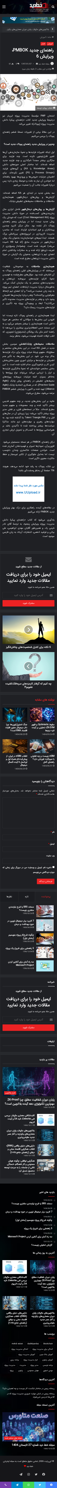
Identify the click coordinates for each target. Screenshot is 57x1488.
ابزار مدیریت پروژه (30, 1359)
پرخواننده (46, 897)
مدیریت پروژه (9, 1365)
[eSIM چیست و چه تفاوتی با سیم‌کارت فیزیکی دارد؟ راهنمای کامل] (42, 746)
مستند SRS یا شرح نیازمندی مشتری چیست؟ (21, 908)
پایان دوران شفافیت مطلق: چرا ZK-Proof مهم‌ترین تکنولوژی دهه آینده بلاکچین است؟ (29, 1102)
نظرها (9, 897)
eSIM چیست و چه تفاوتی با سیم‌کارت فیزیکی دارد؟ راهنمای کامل (42, 759)
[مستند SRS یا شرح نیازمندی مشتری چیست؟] (45, 911)
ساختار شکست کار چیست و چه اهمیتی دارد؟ (22, 1388)
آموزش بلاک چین (46, 1354)
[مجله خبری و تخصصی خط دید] (39, 7)
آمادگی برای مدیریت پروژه (42, 1349)
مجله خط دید (43, 63)
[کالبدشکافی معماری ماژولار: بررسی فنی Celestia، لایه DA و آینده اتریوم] (45, 1120)
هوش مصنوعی (33, 1370)
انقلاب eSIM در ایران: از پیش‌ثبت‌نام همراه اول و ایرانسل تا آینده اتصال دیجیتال (16, 760)
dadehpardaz (33, 1343)
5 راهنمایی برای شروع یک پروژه (20, 948)
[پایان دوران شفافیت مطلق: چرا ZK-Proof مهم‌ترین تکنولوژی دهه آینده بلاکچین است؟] (42, 1267)
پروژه (12, 1370)
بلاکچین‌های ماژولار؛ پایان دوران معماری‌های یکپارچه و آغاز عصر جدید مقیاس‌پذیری (21, 1134)
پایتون (20, 1370)
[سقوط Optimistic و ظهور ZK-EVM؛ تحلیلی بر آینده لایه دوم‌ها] (42, 715)
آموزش (43, 37)
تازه (26, 897)
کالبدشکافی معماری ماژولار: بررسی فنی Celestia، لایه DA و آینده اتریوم (20, 1119)
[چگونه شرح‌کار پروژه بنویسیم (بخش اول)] (45, 939)
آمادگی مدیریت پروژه (19, 1349)
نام (52, 832)
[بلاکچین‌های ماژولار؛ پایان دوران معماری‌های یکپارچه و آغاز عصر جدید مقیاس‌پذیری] (45, 1135)
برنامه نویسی (48, 1365)
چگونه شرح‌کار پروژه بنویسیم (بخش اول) (21, 936)
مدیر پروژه (34, 1365)
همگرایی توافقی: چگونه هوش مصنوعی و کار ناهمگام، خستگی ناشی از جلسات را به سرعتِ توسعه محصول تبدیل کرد (19, 1166)
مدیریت (23, 1365)
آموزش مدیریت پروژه (26, 1354)
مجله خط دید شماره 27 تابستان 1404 (33, 1445)
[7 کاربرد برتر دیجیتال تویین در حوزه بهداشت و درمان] (45, 925)
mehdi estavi (17, 1343)
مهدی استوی (48, 1370)
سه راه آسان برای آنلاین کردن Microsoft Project (21, 963)
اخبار (43, 43)
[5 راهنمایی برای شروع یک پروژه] (45, 952)
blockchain (48, 1343)
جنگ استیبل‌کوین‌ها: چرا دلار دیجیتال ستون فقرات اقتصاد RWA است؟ (16, 727)
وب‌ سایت (50, 855)
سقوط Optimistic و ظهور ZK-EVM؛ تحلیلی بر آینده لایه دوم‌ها (43, 727)
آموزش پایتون (47, 1359)
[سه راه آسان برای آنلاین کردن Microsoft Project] (45, 966)
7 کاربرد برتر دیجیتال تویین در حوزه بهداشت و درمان (20, 922)
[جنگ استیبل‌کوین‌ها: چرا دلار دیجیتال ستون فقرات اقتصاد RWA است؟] (15, 715)
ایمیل (51, 844)
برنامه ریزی (14, 1359)
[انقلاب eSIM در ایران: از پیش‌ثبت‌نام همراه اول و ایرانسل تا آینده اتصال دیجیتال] (15, 746)
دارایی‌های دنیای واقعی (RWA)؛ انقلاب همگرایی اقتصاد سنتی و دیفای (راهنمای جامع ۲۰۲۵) (20, 1149)
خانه (50, 37)
